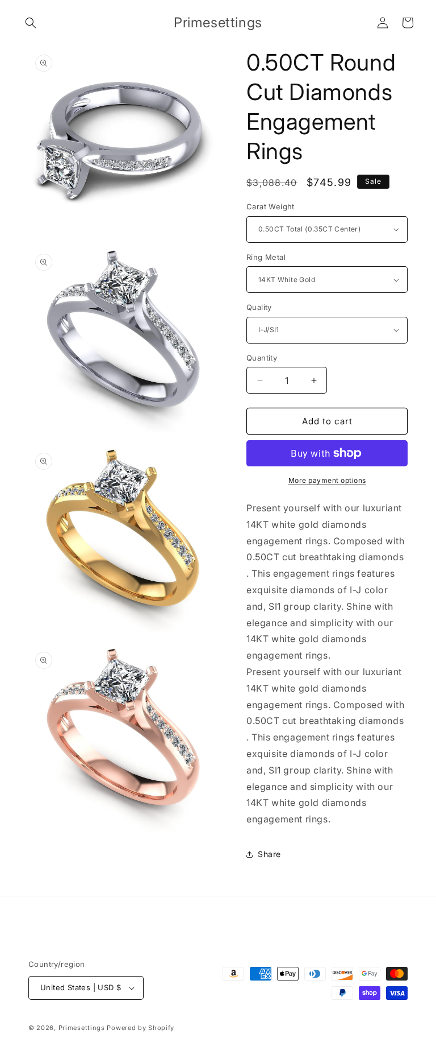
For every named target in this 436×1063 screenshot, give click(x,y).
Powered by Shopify (140, 1028)
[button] (30, 22)
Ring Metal (266, 257)
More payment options (327, 480)
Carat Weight (270, 206)
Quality (259, 307)
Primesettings (81, 1028)
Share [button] (269, 854)
